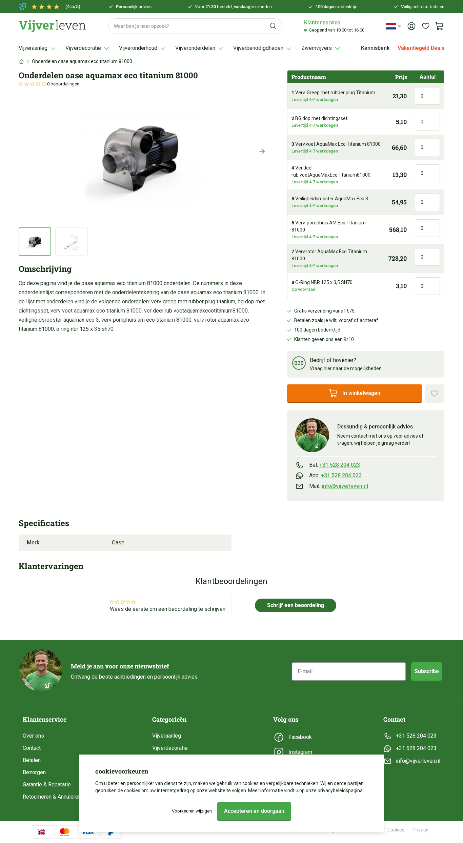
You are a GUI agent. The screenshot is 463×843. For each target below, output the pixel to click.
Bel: (334, 465)
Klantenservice (322, 22)
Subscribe (427, 671)
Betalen (32, 760)
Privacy (420, 829)
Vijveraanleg (166, 735)
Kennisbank (375, 48)
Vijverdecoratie (170, 748)
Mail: (338, 486)
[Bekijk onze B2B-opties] (299, 364)
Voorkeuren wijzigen (192, 811)
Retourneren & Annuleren (52, 797)
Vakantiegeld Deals (421, 48)
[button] (33, 83)
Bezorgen (34, 772)
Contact (32, 748)
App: (335, 475)
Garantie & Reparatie (47, 784)
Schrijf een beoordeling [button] (295, 605)
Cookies (395, 829)
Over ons (33, 735)
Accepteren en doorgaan (254, 811)
